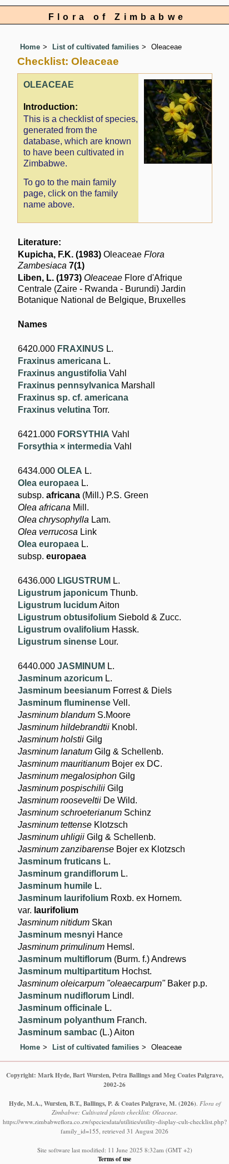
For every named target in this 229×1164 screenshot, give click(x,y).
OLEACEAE (48, 84)
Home (30, 47)
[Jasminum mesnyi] (178, 121)
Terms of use (114, 1158)
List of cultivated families (95, 47)
